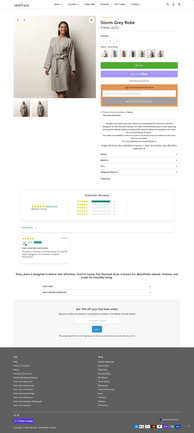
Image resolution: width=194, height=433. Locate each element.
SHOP (57, 4)
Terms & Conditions (22, 366)
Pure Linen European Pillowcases (28, 401)
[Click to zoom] (92, 20)
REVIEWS (104, 4)
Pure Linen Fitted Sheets (24, 393)
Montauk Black (104, 373)
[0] (179, 4)
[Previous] (18, 20)
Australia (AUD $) (169, 419)
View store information (112, 115)
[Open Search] (168, 4)
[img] (28, 238)
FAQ (15, 362)
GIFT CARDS (120, 4)
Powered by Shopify (47, 427)
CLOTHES (72, 4)
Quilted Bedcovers (106, 362)
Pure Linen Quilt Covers (24, 385)
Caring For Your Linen (23, 373)
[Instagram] (18, 415)
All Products (103, 405)
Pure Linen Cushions (22, 405)
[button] (82, 201)
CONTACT (135, 4)
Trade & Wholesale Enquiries (26, 377)
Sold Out (139, 65)
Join (97, 329)
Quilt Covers (103, 366)
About (16, 369)
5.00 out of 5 (52, 206)
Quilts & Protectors (106, 389)
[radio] (105, 54)
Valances (102, 401)
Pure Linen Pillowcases (23, 397)
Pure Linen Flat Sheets (23, 389)
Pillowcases (103, 385)
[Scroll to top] (188, 425)
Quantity (105, 36)
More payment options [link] (139, 80)
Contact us (105, 178)
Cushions (102, 397)
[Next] (24, 20)
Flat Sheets (103, 377)
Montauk (33, 427)
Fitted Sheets (104, 381)
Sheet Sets (102, 369)
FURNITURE (89, 4)
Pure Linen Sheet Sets (23, 381)
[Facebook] (15, 415)
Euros (100, 393)
